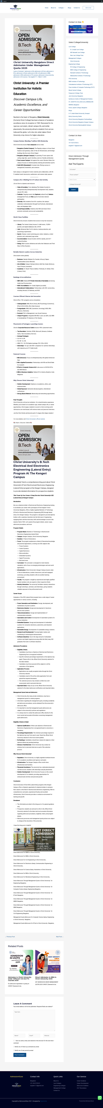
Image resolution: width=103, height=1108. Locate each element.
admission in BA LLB (34, 73)
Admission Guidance (82, 1085)
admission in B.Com (40, 71)
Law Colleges (57, 1083)
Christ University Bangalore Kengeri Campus (81, 122)
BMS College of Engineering (78, 70)
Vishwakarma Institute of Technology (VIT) (80, 84)
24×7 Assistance (81, 1088)
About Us (53, 7)
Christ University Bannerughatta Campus (80, 125)
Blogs (69, 7)
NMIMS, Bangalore (74, 105)
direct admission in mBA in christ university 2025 (45, 978)
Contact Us (77, 7)
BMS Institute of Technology (77, 81)
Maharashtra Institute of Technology (80, 75)
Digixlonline (43, 1101)
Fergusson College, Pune (76, 93)
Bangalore (71, 140)
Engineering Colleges (60, 1085)
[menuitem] (1, 1)
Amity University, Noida (75, 116)
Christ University (75, 61)
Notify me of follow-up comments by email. (27, 1046)
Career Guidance (81, 1081)
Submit (73, 189)
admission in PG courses (31, 75)
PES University (73, 78)
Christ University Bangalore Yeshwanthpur (80, 119)
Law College (72, 46)
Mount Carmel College (75, 90)
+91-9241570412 (74, 143)
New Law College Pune (76, 55)
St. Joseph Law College (77, 49)
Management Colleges (75, 58)
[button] (88, 8)
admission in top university (46, 75)
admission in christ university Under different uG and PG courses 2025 (19, 978)
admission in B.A (29, 71)
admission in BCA (18, 75)
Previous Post (10, 936)
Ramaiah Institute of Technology (79, 73)
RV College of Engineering (77, 67)
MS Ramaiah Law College (77, 52)
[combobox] (82, 179)
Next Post (59, 936)
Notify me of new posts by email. (24, 1050)
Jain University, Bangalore (76, 96)
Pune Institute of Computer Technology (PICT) (82, 87)
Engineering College (74, 64)
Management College (60, 1088)
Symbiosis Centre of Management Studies (81, 99)
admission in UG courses (20, 77)
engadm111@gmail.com (75, 145)
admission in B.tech (21, 73)
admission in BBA (45, 73)
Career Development (82, 1083)
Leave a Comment (18, 71)
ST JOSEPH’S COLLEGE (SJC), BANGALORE (81, 102)
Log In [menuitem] (4, 1)
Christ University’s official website (35, 419)
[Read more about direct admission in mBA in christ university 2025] (47, 962)
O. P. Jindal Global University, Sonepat (79, 113)
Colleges (61, 7)
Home (46, 7)
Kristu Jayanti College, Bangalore (78, 107)
